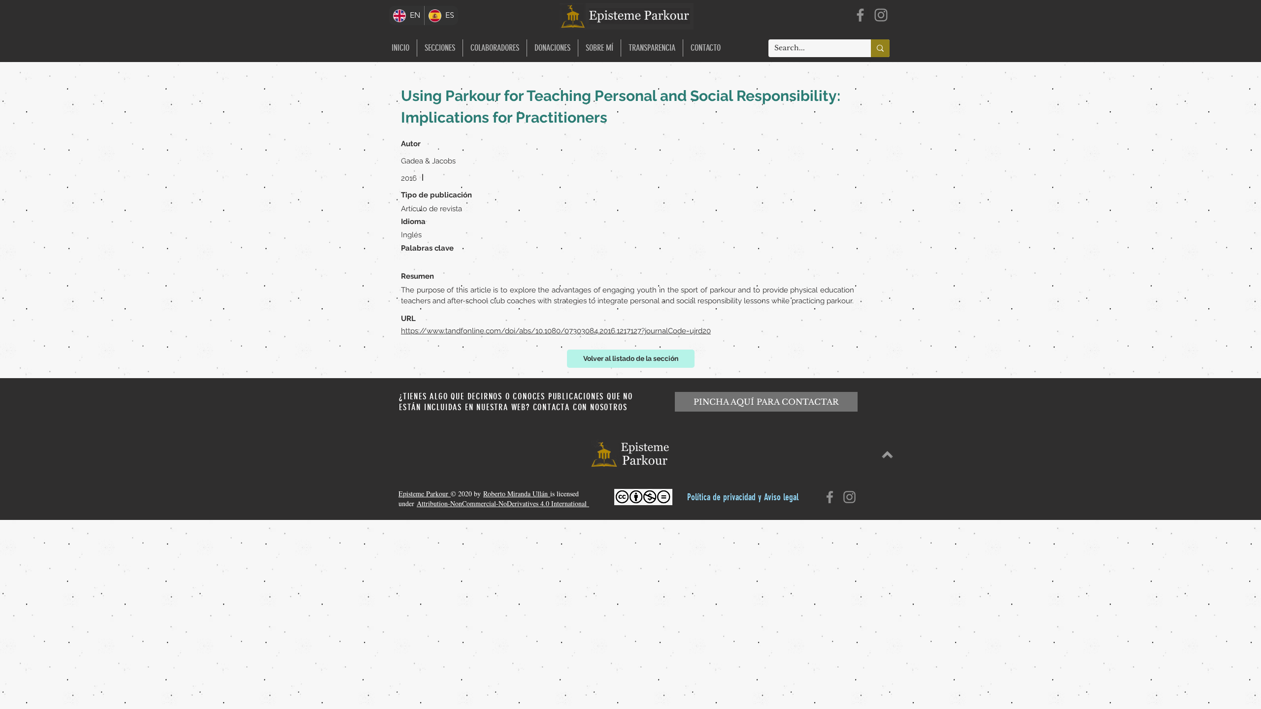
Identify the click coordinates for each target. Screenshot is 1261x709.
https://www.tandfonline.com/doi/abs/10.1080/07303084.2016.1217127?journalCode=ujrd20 (556, 330)
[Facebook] (860, 15)
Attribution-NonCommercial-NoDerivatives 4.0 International (503, 503)
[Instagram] (881, 15)
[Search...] (880, 48)
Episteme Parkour (424, 493)
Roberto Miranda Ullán (516, 493)
